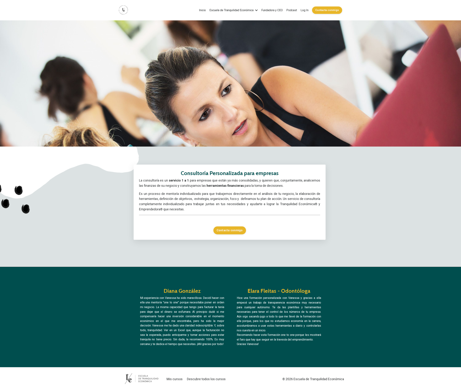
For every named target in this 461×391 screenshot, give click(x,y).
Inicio (202, 10)
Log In (304, 10)
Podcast (291, 10)
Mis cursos (175, 379)
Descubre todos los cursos (206, 379)
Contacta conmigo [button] (327, 10)
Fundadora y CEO (272, 10)
